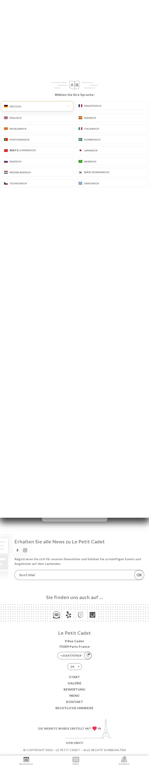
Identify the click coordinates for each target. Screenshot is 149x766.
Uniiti (78, 742)
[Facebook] (17, 550)
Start (74, 677)
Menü (74, 695)
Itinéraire (124, 764)
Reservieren (26, 764)
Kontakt (74, 702)
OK (139, 575)
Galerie (74, 683)
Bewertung (74, 689)
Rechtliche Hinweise (74, 708)
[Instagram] (25, 550)
